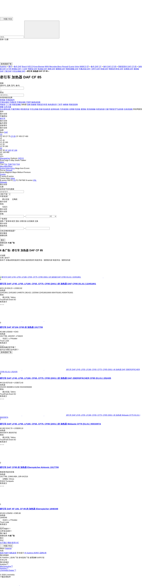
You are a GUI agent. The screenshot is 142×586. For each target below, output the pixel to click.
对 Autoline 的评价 (31, 553)
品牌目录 (42, 553)
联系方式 (15, 543)
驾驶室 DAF (32, 69)
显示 (2, 240)
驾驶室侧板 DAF (72, 69)
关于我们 (3, 543)
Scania (71, 66)
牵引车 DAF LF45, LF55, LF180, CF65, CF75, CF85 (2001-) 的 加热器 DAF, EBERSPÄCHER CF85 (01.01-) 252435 (55, 378)
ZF (88, 66)
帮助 (9, 543)
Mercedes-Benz (55, 66)
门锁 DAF (8, 71)
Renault (65, 66)
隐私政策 (12, 553)
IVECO (30, 66)
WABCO (83, 66)
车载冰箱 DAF (84, 69)
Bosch (24, 66)
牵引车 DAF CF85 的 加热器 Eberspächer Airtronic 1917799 (29, 467)
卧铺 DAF (104, 69)
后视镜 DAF (128, 69)
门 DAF (24, 69)
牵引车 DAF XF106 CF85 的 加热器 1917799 (21, 327)
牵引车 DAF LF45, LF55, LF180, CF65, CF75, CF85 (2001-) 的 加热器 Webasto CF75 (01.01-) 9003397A (50, 424)
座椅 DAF (51, 69)
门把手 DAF (95, 69)
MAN (47, 66)
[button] (71, 51)
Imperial (8, 548)
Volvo (77, 66)
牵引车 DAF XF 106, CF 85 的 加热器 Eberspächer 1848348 (29, 509)
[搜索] (41, 29)
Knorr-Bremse (38, 66)
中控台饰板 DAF (18, 71)
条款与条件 (4, 553)
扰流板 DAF (42, 69)
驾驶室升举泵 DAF (116, 69)
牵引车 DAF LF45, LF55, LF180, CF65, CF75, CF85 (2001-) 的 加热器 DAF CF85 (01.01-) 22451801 (48, 284)
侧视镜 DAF (60, 69)
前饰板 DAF (16, 69)
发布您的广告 (6, 352)
